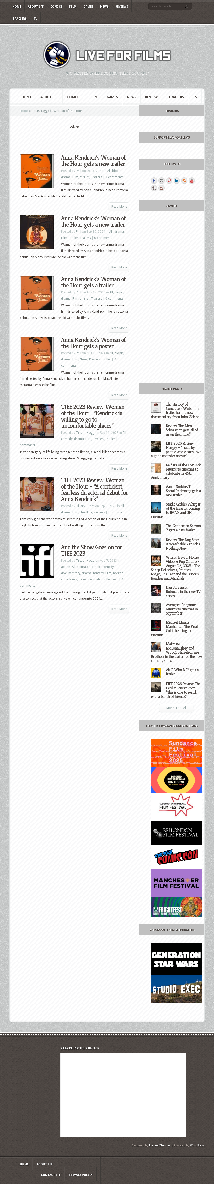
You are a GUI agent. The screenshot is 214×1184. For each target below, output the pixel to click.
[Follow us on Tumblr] (154, 188)
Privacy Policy (81, 1175)
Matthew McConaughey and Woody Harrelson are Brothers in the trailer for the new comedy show (176, 652)
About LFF (36, 6)
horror (118, 573)
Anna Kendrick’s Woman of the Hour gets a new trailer (93, 161)
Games (88, 6)
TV (35, 18)
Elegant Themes (159, 1145)
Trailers (20, 18)
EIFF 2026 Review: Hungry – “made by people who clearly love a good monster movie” (176, 450)
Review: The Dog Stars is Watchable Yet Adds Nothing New (183, 544)
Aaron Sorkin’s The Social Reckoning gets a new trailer (183, 491)
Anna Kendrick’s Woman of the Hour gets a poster (93, 343)
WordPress (197, 1145)
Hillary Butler (85, 506)
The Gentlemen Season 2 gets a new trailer (183, 528)
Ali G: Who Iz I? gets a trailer (182, 672)
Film (72, 6)
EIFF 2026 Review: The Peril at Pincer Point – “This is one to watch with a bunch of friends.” (175, 690)
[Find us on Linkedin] (177, 180)
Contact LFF (51, 1175)
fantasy (98, 573)
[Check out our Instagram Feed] (161, 188)
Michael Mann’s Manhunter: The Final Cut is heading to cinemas (174, 629)
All (109, 171)
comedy (67, 439)
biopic (116, 171)
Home (17, 6)
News (104, 6)
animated (83, 567)
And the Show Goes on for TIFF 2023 (91, 550)
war (115, 579)
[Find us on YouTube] (192, 180)
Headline (86, 512)
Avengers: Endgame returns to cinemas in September (182, 609)
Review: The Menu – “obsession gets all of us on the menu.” (182, 430)
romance (85, 579)
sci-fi (96, 579)
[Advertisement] (81, 137)
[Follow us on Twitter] (161, 180)
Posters (94, 359)
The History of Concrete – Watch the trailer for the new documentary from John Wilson (175, 410)
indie (64, 579)
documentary (70, 573)
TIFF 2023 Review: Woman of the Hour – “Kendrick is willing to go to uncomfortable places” (92, 416)
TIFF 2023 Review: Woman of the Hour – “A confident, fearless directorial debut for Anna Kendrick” (94, 489)
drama (66, 177)
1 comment (116, 512)
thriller (84, 177)
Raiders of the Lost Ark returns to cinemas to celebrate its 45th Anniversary (176, 471)
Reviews (121, 6)
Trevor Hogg (85, 433)
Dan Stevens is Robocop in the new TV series (183, 591)
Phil (78, 171)
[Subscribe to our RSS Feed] (184, 180)
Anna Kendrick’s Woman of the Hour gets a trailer (93, 282)
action (65, 567)
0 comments (114, 177)
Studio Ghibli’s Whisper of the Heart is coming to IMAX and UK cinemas (175, 510)
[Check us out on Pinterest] (169, 180)
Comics (56, 6)
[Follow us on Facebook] (154, 180)
